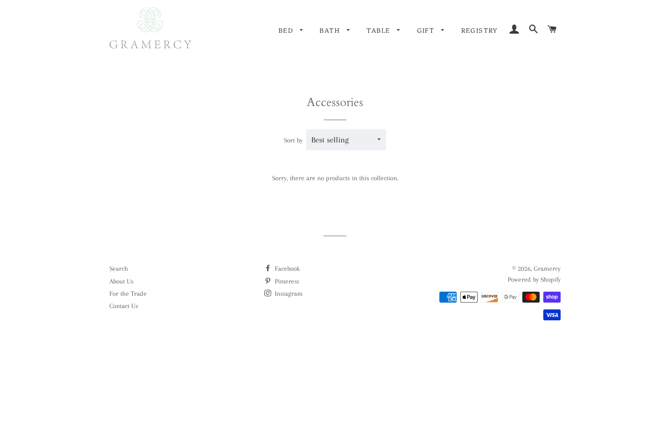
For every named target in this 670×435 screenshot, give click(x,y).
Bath (331, 30)
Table (379, 30)
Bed (287, 30)
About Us (121, 281)
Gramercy (547, 268)
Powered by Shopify (534, 279)
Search (118, 268)
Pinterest (286, 281)
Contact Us (123, 305)
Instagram (288, 293)
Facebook (286, 268)
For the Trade (128, 293)
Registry (479, 30)
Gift (427, 30)
